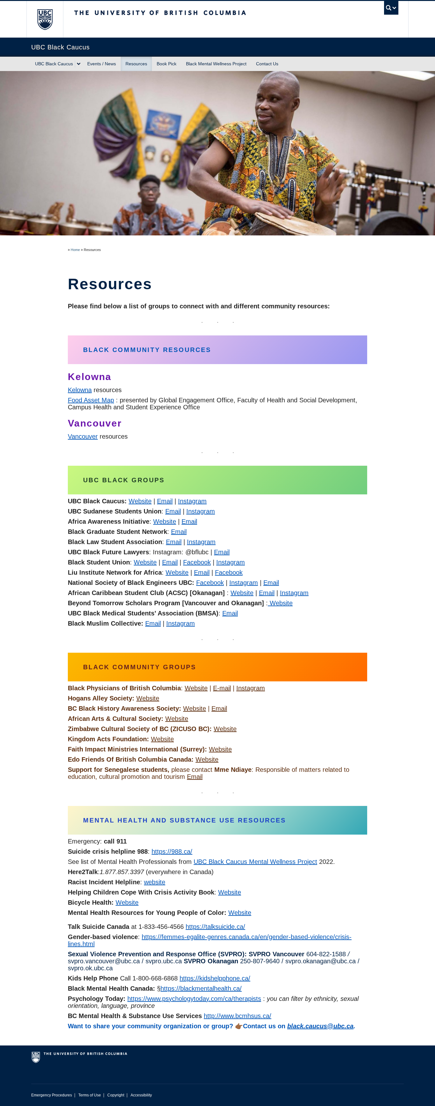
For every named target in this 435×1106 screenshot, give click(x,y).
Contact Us (267, 63)
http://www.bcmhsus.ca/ (237, 1015)
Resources (136, 63)
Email (165, 501)
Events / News (101, 63)
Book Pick (166, 63)
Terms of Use (89, 1095)
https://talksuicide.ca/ (215, 926)
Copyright (115, 1095)
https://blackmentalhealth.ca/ (201, 988)
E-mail (222, 688)
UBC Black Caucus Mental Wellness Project (255, 861)
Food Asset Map (91, 400)
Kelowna (80, 389)
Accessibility (141, 1095)
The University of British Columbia (44, 19)
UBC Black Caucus (54, 63)
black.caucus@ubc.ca (320, 1026)
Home (75, 250)
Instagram (192, 501)
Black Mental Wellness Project (216, 63)
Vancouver (83, 436)
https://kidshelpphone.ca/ (215, 978)
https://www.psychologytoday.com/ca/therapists (194, 998)
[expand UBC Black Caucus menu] (78, 64)
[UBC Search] (391, 8)
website (154, 882)
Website (140, 501)
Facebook (197, 562)
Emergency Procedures (51, 1095)
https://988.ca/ (172, 851)
